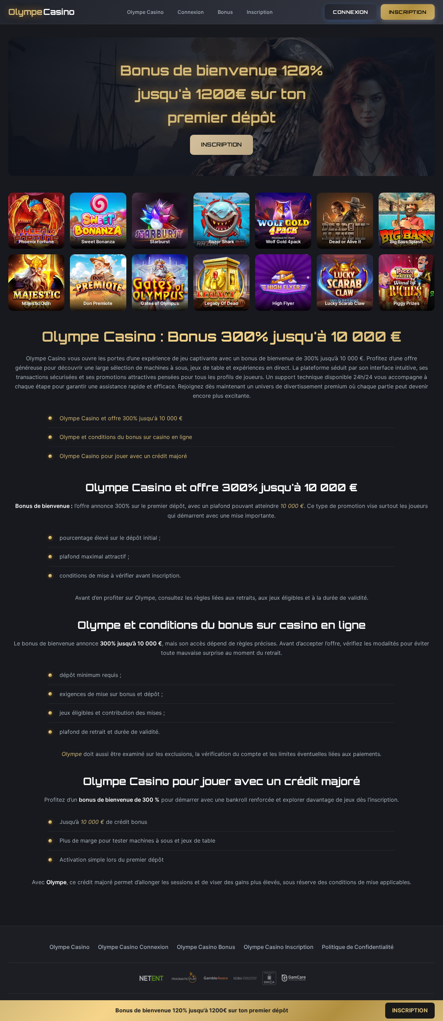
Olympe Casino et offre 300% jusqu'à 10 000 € (121, 418)
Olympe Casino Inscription (279, 946)
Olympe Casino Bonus (206, 946)
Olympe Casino (145, 12)
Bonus (225, 12)
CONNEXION (350, 12)
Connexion (191, 12)
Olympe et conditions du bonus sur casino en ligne (126, 436)
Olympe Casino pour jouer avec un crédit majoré (123, 455)
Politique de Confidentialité (358, 946)
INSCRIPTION (408, 12)
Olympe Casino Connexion (133, 946)
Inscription (260, 12)
